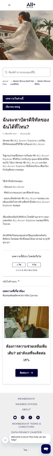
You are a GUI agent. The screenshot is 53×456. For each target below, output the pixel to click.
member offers (26, 404)
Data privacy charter (26, 432)
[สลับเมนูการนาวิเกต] (9, 5)
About (26, 409)
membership (26, 399)
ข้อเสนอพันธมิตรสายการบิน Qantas (20, 295)
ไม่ (35, 265)
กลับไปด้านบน (10, 281)
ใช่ (20, 265)
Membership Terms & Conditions (26, 425)
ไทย (26, 450)
